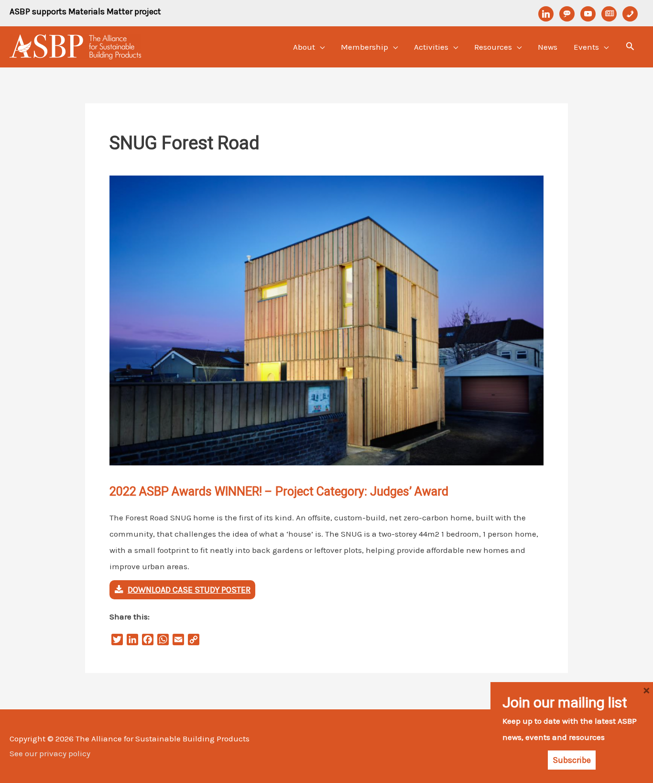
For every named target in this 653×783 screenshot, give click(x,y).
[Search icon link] (630, 47)
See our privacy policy (50, 753)
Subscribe (572, 760)
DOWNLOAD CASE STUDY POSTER (189, 589)
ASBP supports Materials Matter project (85, 11)
